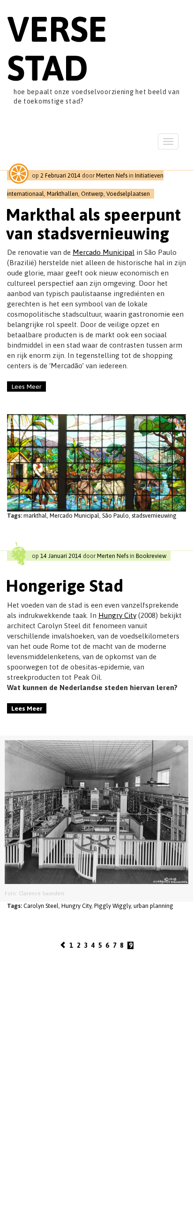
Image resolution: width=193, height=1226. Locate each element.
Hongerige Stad (64, 585)
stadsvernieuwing (154, 515)
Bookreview (151, 555)
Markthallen (62, 193)
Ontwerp (92, 193)
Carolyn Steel (41, 905)
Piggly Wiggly (112, 905)
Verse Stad (57, 48)
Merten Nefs (111, 175)
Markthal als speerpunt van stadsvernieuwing (93, 224)
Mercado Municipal (103, 252)
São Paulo (115, 515)
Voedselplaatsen (128, 193)
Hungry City (117, 615)
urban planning (153, 905)
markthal (35, 515)
